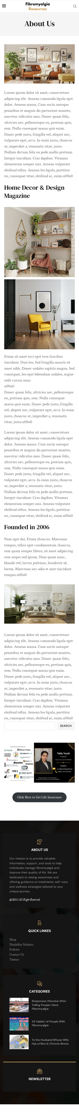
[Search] (75, 6)
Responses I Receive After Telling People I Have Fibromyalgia (49, 1004)
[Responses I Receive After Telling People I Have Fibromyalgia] (19, 1005)
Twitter (14, 959)
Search (66, 726)
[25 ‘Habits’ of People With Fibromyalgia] (19, 1023)
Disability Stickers (21, 944)
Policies (14, 949)
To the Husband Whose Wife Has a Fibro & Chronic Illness (50, 1041)
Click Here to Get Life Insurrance (39, 797)
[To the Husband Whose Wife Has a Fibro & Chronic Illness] (19, 1042)
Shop (12, 939)
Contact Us (16, 954)
